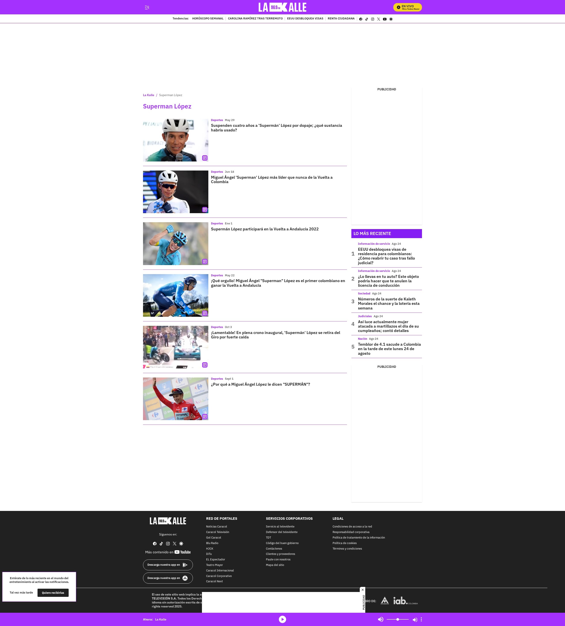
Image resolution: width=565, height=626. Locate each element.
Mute (380, 619)
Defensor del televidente (282, 532)
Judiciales (365, 316)
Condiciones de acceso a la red (352, 526)
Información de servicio (374, 244)
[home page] (283, 7)
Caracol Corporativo (219, 576)
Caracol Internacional (220, 570)
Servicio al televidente (280, 526)
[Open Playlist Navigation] (421, 619)
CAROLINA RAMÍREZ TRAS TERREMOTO (255, 19)
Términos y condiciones (347, 548)
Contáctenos (274, 548)
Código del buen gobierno (282, 543)
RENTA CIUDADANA (341, 19)
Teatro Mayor (214, 565)
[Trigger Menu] (147, 7)
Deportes (217, 120)
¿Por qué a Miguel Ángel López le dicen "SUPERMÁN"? (260, 384)
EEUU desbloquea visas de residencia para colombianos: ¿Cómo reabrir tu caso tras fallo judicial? (386, 256)
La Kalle (148, 95)
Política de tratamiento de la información (359, 537)
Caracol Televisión (217, 532)
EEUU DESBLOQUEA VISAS (305, 19)
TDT (268, 537)
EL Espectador (215, 559)
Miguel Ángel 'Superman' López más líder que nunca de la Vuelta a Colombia (272, 179)
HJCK (209, 548)
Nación (362, 339)
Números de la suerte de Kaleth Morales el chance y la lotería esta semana (389, 303)
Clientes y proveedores (280, 554)
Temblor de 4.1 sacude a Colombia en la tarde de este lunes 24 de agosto (389, 349)
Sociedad (364, 293)
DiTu (209, 554)
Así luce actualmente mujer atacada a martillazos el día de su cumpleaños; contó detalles (388, 326)
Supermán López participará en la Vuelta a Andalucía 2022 (265, 228)
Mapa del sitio (275, 565)
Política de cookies (345, 543)
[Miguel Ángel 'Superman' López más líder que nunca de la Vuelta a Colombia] (175, 192)
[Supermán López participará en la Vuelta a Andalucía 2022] (175, 243)
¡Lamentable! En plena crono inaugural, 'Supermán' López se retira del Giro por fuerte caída (275, 335)
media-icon (282, 619)
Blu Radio (212, 543)
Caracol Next (214, 581)
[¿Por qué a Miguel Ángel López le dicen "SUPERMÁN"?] (175, 398)
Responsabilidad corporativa (351, 532)
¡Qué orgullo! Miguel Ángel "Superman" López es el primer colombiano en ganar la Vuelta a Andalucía (278, 283)
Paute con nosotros (278, 559)
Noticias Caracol (216, 526)
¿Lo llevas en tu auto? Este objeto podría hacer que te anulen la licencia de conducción (388, 281)
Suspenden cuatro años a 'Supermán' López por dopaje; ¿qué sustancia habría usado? (276, 127)
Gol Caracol (213, 537)
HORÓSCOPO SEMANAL (208, 19)
